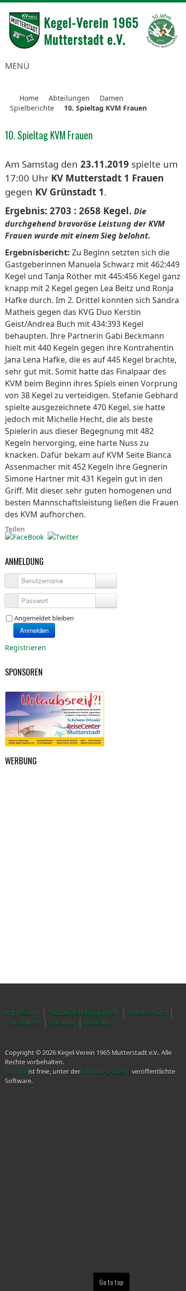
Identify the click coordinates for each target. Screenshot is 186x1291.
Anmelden (34, 630)
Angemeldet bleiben (44, 618)
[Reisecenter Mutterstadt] (54, 718)
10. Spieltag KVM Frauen (49, 135)
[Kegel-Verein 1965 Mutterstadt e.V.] (93, 30)
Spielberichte (32, 108)
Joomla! (16, 1071)
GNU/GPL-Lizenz (106, 1071)
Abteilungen (69, 98)
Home (29, 98)
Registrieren (26, 647)
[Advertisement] (54, 819)
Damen (112, 98)
